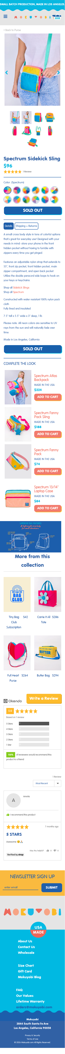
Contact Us (26, 947)
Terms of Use (32, 1039)
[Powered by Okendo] (13, 701)
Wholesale (26, 953)
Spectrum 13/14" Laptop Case (46, 489)
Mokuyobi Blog (29, 977)
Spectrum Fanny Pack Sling (46, 415)
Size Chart (26, 966)
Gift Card (25, 971)
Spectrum (18, 292)
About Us (25, 941)
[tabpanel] (32, 70)
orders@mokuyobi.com (34, 1007)
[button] (18, 171)
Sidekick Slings (21, 287)
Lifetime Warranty (30, 1001)
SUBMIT (52, 888)
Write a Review (44, 698)
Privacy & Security (32, 1035)
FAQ (19, 990)
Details (8, 226)
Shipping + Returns (26, 226)
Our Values (24, 996)
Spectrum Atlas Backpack (45, 378)
